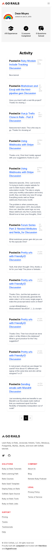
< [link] (21, 418)
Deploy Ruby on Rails (11, 489)
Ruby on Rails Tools (10, 499)
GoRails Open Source (11, 494)
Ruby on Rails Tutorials (11, 469)
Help (4, 532)
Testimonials (7, 527)
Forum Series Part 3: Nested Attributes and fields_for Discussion (23, 229)
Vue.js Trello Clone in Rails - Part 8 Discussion (22, 117)
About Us (32, 469)
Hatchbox (42, 546)
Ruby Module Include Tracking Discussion (22, 64)
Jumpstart (20, 546)
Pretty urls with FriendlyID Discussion (20, 256)
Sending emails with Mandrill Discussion (20, 388)
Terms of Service (35, 497)
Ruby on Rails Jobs (10, 504)
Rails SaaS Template (10, 484)
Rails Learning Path (10, 474)
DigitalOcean (11, 549)
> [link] (30, 418)
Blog (30, 474)
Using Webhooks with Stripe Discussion (21, 145)
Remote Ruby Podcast (37, 479)
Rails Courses (8, 479)
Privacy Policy (34, 492)
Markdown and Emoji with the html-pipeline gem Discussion (23, 90)
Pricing (5, 517)
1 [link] (26, 418)
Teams (5, 522)
